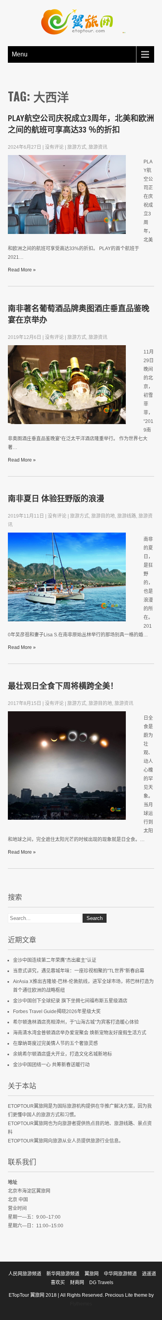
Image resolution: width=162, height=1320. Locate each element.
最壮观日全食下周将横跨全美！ (63, 686)
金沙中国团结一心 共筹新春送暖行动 (51, 1065)
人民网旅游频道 (24, 1274)
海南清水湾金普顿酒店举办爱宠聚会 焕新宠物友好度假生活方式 (79, 1033)
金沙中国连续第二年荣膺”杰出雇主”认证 (54, 960)
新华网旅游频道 (62, 1274)
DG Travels (101, 1282)
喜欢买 (58, 1282)
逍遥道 (149, 1274)
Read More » (22, 270)
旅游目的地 (103, 516)
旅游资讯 (97, 147)
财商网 (77, 1282)
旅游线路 (126, 516)
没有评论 (54, 147)
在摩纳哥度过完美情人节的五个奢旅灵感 (55, 1043)
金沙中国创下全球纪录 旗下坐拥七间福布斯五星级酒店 (70, 1001)
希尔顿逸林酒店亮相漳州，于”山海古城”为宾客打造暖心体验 (76, 1022)
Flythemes (81, 1304)
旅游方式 (76, 147)
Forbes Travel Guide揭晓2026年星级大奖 (57, 1011)
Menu (20, 54)
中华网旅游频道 (120, 1274)
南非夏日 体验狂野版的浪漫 (56, 498)
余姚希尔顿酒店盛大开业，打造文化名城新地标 (62, 1054)
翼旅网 (92, 1274)
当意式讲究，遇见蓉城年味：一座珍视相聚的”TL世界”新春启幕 (78, 971)
